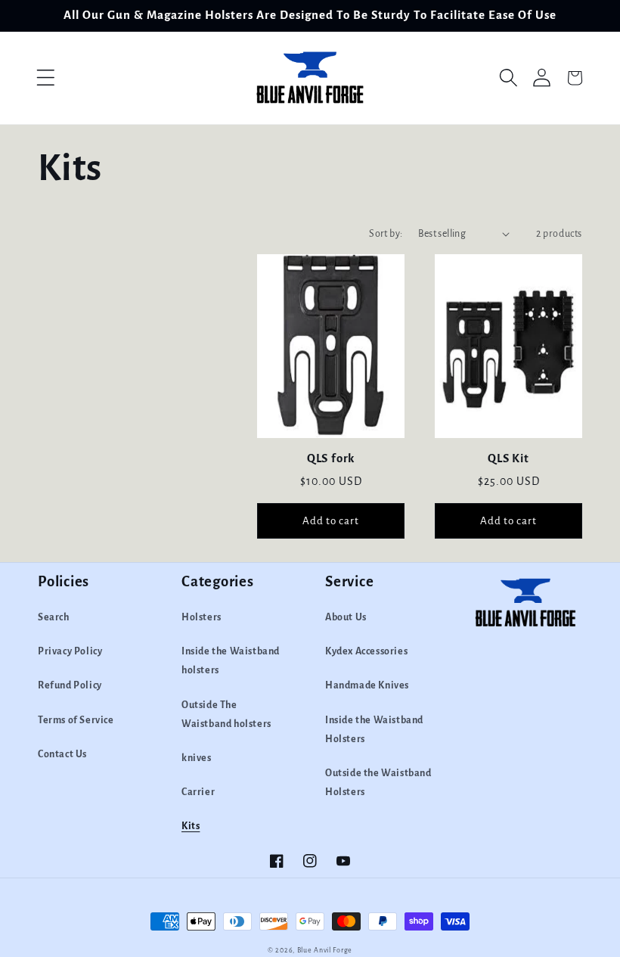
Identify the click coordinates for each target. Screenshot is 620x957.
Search (54, 617)
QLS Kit (508, 458)
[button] (45, 78)
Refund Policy (70, 685)
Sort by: (385, 233)
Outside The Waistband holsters (226, 714)
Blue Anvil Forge (324, 950)
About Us (346, 617)
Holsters (201, 617)
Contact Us (62, 754)
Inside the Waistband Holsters (374, 729)
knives (196, 758)
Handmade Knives (367, 685)
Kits (190, 826)
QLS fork (331, 458)
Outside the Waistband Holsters (378, 782)
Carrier (198, 792)
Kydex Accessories (366, 651)
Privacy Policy (70, 651)
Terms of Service (76, 720)
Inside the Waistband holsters (230, 661)
